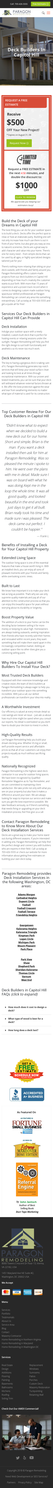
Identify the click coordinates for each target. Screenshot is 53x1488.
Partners (11, 1482)
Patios (32, 1376)
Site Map (38, 1482)
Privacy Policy (25, 1482)
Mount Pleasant (27, 945)
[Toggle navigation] (48, 13)
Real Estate (7, 1365)
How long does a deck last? (23, 1030)
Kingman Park (27, 935)
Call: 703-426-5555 (19, 4)
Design (5, 1368)
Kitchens (6, 1391)
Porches (33, 1380)
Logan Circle (26, 939)
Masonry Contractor (11, 1335)
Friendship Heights (26, 915)
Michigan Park (26, 942)
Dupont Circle (26, 901)
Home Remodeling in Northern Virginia (21, 1339)
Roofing (5, 1394)
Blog (4, 1328)
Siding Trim (7, 1398)
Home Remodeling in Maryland (17, 1343)
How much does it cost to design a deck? (27, 1009)
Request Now (18, 143)
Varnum (26, 976)
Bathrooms (7, 1387)
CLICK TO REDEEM (25, 197)
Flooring (6, 1376)
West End (26, 980)
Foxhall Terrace (26, 911)
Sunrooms (34, 1372)
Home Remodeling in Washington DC (20, 1346)
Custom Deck (36, 1383)
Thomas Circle (26, 973)
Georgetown (26, 925)
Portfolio (6, 1313)
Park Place (26, 949)
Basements (7, 1383)
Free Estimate (39, 4)
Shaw (26, 962)
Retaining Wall (36, 1394)
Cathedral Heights (26, 898)
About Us (6, 1321)
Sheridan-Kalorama (27, 969)
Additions (6, 1372)
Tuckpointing (35, 1391)
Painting (6, 1380)
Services (6, 1309)
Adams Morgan (26, 894)
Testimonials (8, 1317)
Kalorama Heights (26, 928)
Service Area (8, 1324)
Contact (5, 1332)
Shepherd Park (26, 966)
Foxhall (26, 904)
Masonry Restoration (39, 1387)
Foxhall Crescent (26, 908)
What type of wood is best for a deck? (25, 1020)
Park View (26, 959)
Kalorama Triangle (26, 932)
